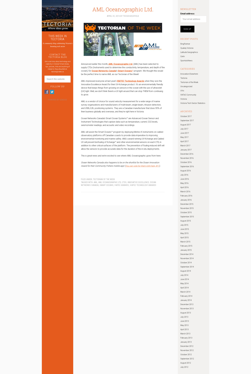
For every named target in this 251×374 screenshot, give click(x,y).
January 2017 (186, 150)
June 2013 (184, 321)
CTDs (124, 182)
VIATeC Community (188, 95)
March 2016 (185, 192)
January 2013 (186, 342)
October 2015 (186, 212)
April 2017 (184, 141)
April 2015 (184, 237)
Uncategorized (186, 86)
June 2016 (184, 179)
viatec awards (122, 185)
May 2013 (184, 325)
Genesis (63, 100)
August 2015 (185, 221)
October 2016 (186, 162)
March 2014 (185, 292)
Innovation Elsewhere (189, 74)
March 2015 (185, 242)
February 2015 (186, 246)
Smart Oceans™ (125, 71)
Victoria (183, 99)
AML (95, 182)
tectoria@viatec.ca (57, 72)
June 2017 (184, 133)
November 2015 (187, 208)
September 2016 (187, 166)
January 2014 (186, 300)
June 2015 (184, 229)
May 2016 (184, 183)
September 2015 (187, 217)
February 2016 (186, 196)
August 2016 (185, 171)
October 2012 (186, 354)
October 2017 (186, 116)
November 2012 (187, 350)
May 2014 (184, 283)
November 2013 (187, 309)
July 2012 (184, 367)
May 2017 (184, 137)
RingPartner (185, 44)
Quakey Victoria (186, 48)
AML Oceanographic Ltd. (122, 9)
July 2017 (184, 129)
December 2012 (186, 346)
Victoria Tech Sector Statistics (192, 103)
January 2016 (186, 200)
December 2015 (186, 204)
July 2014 (184, 275)
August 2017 (185, 125)
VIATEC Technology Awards (143, 185)
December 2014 (186, 254)
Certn (182, 56)
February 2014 (186, 296)
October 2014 (186, 263)
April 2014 (184, 288)
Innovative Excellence (138, 182)
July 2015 (184, 225)
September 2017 (187, 120)
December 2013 (186, 304)
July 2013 (184, 317)
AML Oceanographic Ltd (109, 182)
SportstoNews (186, 61)
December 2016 (186, 154)
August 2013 (185, 313)
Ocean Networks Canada (104, 71)
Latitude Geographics (189, 52)
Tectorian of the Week (104, 179)
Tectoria (183, 78)
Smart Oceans (106, 185)
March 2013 (185, 334)
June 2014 (184, 279)
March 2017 (185, 146)
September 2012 (187, 359)
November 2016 (187, 158)
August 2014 (185, 271)
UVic (182, 91)
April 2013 (184, 329)
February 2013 (186, 338)
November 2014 (187, 258)
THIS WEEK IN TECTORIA (57, 37)
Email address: (187, 13)
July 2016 (184, 175)
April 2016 (184, 187)
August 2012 (185, 363)
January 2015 (186, 250)
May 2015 (184, 233)
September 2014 (187, 267)
